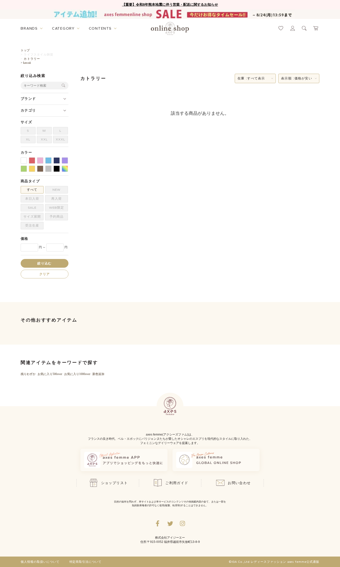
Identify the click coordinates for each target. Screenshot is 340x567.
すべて (32, 189)
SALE (32, 207)
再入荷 (56, 198)
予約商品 (56, 216)
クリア (44, 274)
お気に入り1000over (77, 374)
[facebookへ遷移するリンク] (157, 523)
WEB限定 (56, 207)
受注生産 (32, 225)
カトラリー (32, 59)
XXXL (60, 139)
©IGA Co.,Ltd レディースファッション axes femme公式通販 (274, 561)
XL (28, 139)
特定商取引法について (85, 561)
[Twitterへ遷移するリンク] (170, 523)
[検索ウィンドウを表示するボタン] (304, 28)
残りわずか (28, 374)
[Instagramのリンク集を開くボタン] (182, 523)
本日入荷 (32, 198)
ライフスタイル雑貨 (38, 54)
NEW (56, 189)
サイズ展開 (32, 216)
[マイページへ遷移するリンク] (292, 28)
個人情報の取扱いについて (40, 561)
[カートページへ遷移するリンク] (316, 28)
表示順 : (296, 78)
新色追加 (98, 374)
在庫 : (251, 78)
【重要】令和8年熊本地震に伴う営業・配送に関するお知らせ (170, 4)
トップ (25, 50)
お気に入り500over (50, 374)
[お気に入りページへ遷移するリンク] (281, 28)
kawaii (27, 62)
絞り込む (44, 263)
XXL (44, 139)
